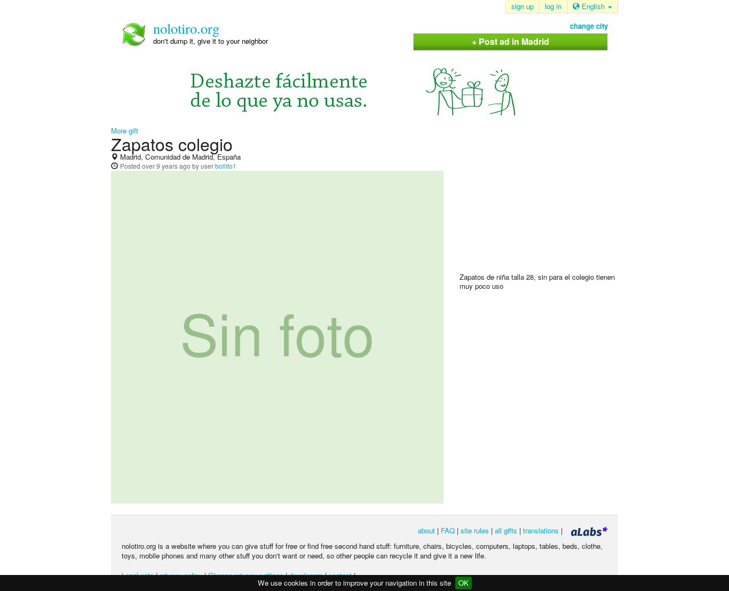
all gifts (506, 530)
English (593, 6)
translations (541, 530)
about (426, 530)
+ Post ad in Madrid (510, 41)
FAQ (448, 530)
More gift (124, 130)
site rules (475, 530)
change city (589, 26)
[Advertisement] (539, 203)
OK (463, 583)
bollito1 (225, 165)
